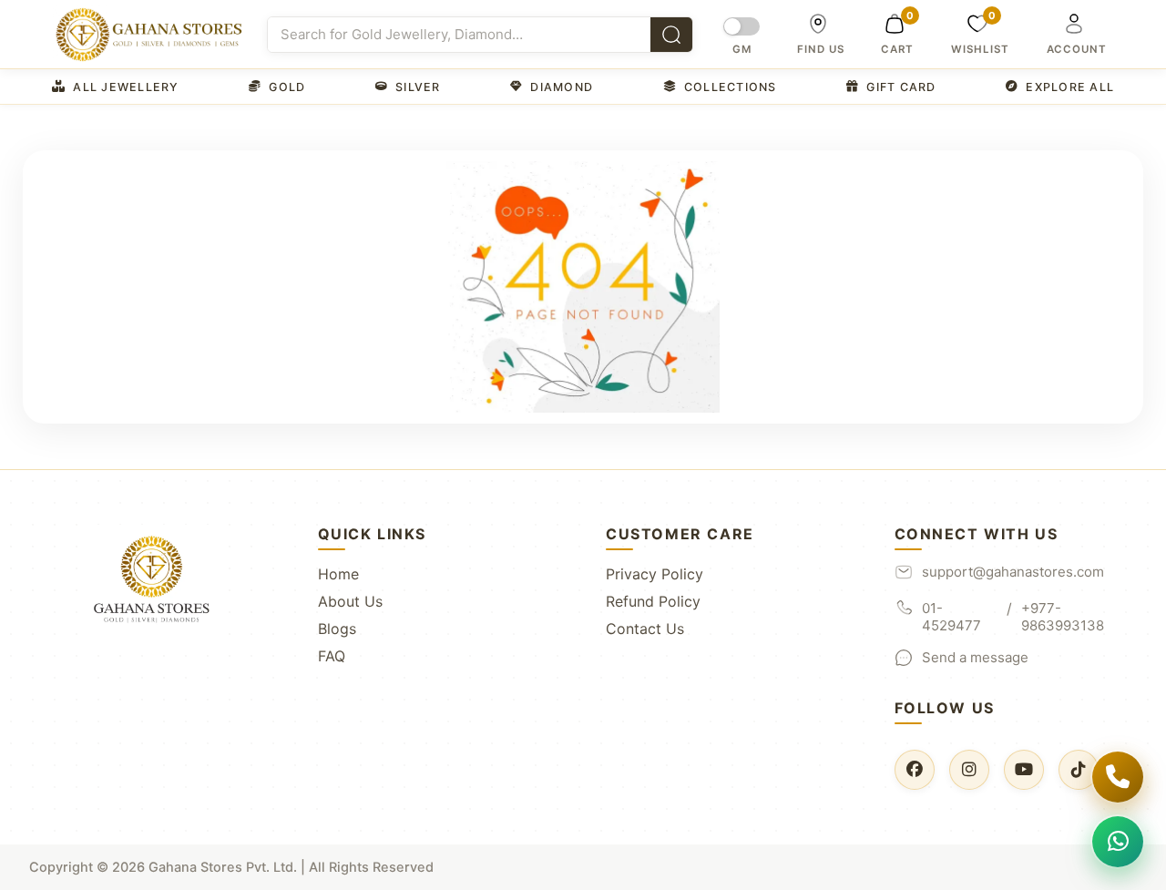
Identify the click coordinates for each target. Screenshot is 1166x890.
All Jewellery (126, 87)
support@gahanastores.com (1013, 571)
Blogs (337, 628)
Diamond (561, 87)
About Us (350, 601)
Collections (730, 87)
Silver (418, 87)
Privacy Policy (654, 574)
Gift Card (901, 87)
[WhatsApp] (1117, 841)
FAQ (331, 656)
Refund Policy (653, 601)
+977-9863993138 (1062, 616)
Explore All (1070, 87)
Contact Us (645, 628)
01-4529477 (951, 616)
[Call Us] (1117, 777)
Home (338, 574)
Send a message (975, 657)
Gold (287, 87)
